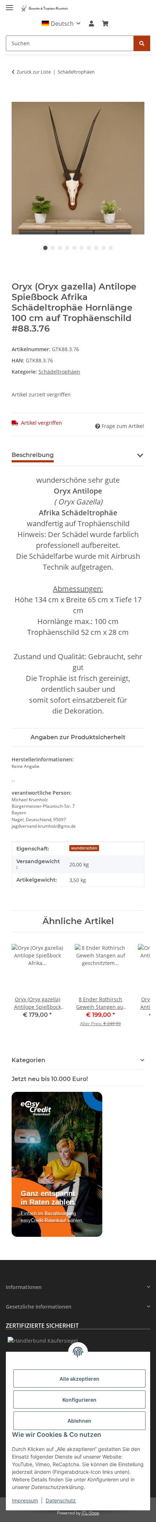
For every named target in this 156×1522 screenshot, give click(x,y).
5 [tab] (74, 248)
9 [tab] (103, 248)
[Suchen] (142, 43)
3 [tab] (60, 248)
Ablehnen (79, 1421)
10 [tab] (110, 248)
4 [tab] (67, 248)
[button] (61, 23)
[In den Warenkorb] (17, 98)
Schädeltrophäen (59, 371)
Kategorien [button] (28, 1060)
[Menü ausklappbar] (9, 4)
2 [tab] (52, 248)
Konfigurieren (79, 1400)
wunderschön (84, 848)
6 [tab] (81, 248)
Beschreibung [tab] (33, 455)
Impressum (25, 1500)
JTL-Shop (90, 1513)
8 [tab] (96, 248)
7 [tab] (89, 248)
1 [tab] (45, 248)
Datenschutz (61, 1500)
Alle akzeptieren (79, 1379)
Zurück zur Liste (34, 71)
